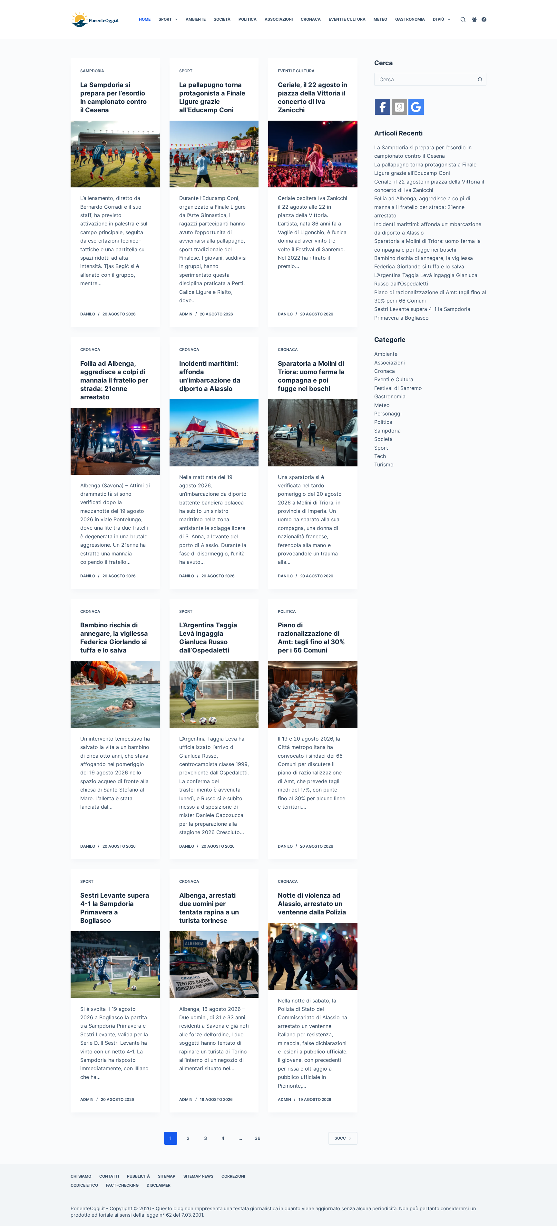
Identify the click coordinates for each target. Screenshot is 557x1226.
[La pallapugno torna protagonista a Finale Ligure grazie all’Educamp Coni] (214, 154)
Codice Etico (84, 1185)
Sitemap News (198, 1176)
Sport (165, 19)
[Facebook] (484, 19)
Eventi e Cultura (347, 19)
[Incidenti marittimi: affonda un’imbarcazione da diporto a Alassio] (214, 432)
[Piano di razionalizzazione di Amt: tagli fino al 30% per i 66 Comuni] (312, 694)
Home (145, 19)
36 (257, 1138)
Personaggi (388, 413)
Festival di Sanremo (398, 388)
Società (222, 19)
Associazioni (279, 19)
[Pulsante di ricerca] (480, 79)
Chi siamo (81, 1176)
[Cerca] (463, 19)
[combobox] (424, 79)
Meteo (380, 19)
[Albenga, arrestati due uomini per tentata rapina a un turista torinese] (214, 964)
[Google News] (399, 107)
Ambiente (196, 19)
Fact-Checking (122, 1185)
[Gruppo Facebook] (474, 19)
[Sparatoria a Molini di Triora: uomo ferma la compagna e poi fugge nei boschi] (312, 432)
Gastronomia (410, 19)
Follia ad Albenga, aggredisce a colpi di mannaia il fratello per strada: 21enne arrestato (114, 380)
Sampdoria (92, 70)
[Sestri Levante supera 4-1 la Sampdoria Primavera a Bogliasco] (115, 964)
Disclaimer (159, 1185)
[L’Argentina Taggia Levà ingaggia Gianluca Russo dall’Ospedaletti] (214, 694)
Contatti (109, 1176)
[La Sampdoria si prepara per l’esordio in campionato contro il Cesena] (115, 154)
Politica (248, 19)
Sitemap (166, 1176)
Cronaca (311, 19)
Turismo (384, 464)
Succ (340, 1138)
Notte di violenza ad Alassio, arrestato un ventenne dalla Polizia (312, 904)
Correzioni (233, 1176)
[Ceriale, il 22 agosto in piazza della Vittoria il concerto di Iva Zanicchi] (312, 154)
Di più (438, 19)
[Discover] (416, 107)
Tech (380, 456)
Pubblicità (138, 1176)
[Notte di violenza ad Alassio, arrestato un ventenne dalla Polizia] (312, 956)
